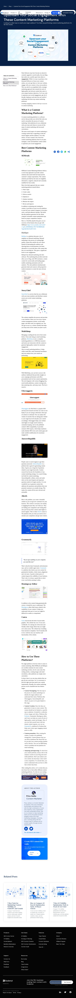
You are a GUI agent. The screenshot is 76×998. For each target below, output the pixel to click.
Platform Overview (9, 946)
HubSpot (24, 236)
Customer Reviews (61, 939)
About (58, 936)
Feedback (6, 967)
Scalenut (26, 716)
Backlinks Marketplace (10, 944)
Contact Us (7, 959)
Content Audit (25, 946)
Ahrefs (40, 511)
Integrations (24, 967)
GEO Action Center (9, 936)
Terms (14, 992)
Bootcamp (24, 959)
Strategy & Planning (26, 939)
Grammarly (43, 568)
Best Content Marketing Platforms (8, 82)
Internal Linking (43, 944)
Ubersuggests (25, 408)
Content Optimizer (44, 941)
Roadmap (6, 964)
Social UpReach (8, 941)
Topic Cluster (42, 936)
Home (5, 6)
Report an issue (7, 992)
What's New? (24, 969)
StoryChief (24, 294)
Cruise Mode (42, 939)
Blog (22, 961)
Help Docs (6, 961)
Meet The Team (60, 944)
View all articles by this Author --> (32, 832)
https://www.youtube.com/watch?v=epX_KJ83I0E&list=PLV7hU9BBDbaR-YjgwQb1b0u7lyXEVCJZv (33, 227)
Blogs (10, 6)
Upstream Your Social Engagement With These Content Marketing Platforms (32, 6)
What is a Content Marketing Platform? (10, 79)
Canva (23, 620)
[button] (14, 13)
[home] (5, 13)
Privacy (19, 992)
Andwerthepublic (37, 464)
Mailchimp (30, 339)
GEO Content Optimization (28, 944)
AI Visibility (7, 939)
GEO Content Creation (27, 941)
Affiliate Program (60, 941)
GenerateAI (27, 726)
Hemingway (25, 607)
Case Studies (24, 964)
